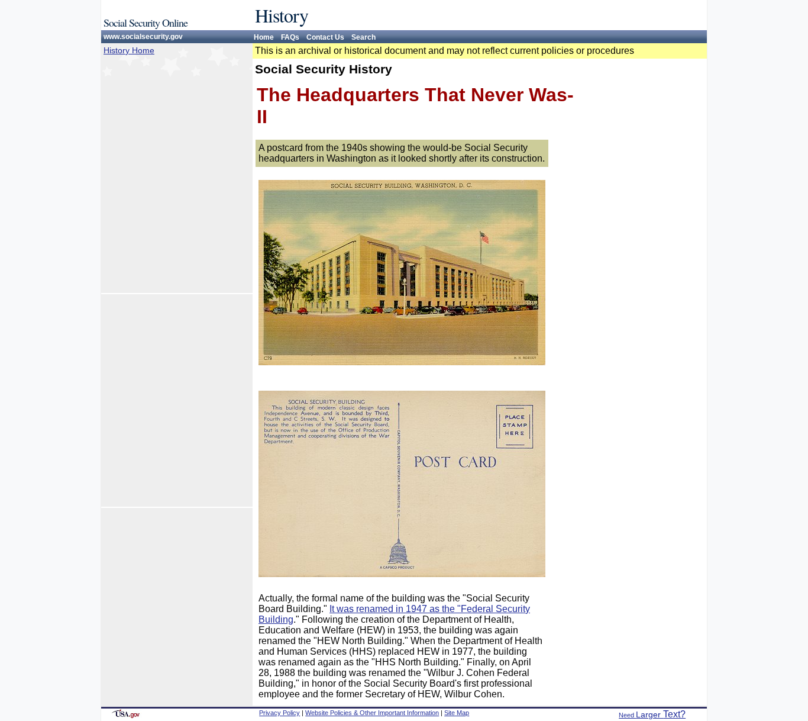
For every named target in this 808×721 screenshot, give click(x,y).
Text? (652, 714)
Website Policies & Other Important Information (372, 712)
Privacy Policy (279, 712)
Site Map (456, 712)
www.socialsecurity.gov (143, 37)
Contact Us (325, 37)
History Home (129, 50)
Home (264, 37)
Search (363, 37)
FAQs (290, 37)
